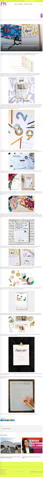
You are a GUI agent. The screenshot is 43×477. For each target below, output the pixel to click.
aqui (33, 75)
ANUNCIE (26, 4)
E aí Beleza (6, 213)
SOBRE (15, 4)
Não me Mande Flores (12, 73)
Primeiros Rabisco (4, 247)
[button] (40, 435)
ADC (13, 313)
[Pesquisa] (40, 4)
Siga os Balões (10, 247)
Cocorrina (11, 373)
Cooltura (2, 455)
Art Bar (37, 376)
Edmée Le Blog (7, 334)
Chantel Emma (5, 191)
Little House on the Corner (8, 150)
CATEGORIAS (20, 4)
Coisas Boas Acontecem (24, 104)
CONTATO (30, 4)
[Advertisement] (21, 12)
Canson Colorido (20, 213)
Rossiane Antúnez (13, 104)
